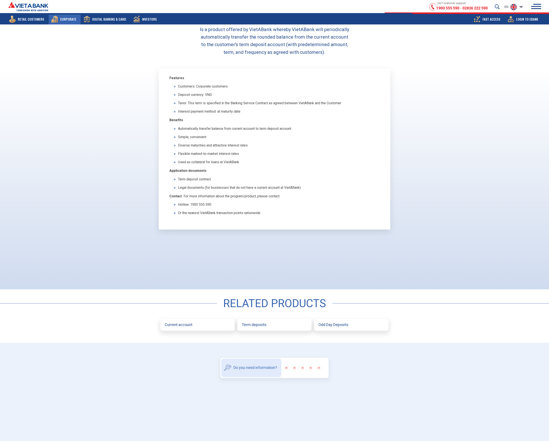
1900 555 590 (447, 8)
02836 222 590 (475, 8)
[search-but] (497, 6)
